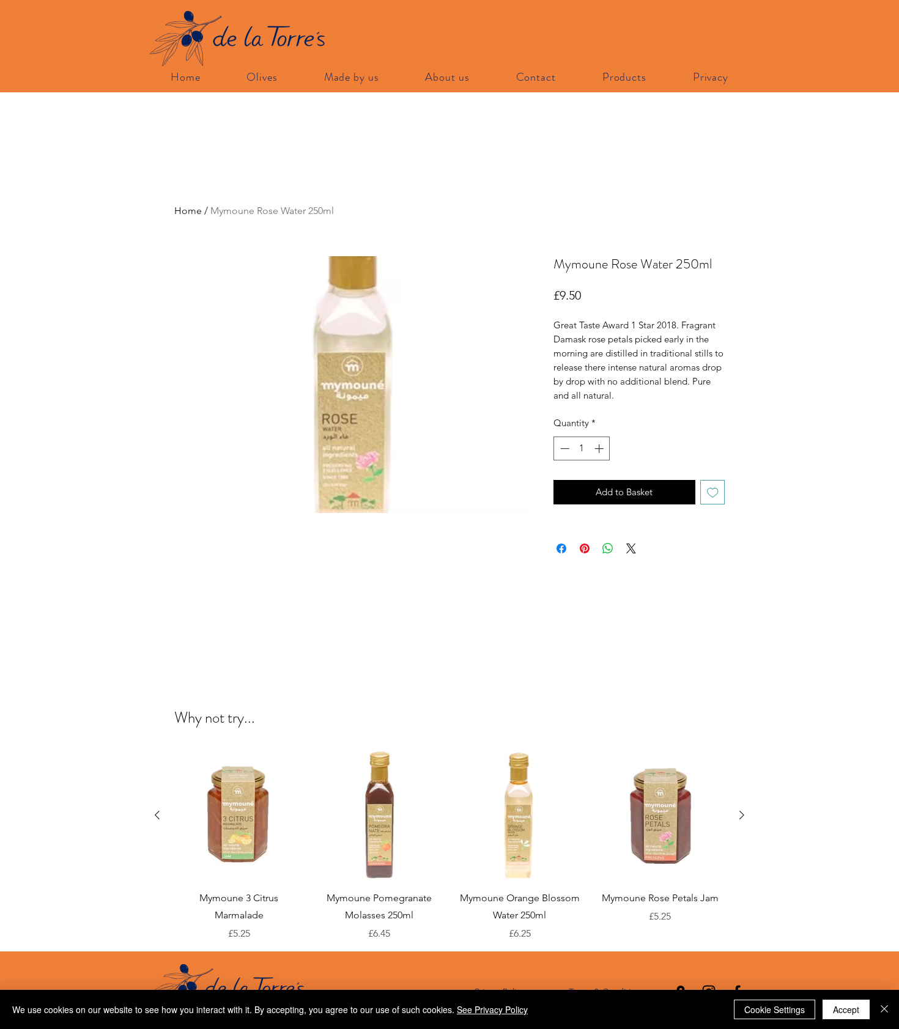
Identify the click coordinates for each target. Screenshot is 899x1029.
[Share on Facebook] (561, 548)
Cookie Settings (774, 1009)
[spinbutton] (582, 448)
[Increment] (600, 448)
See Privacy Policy (492, 1009)
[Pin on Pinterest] (584, 548)
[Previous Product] (157, 815)
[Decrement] (563, 448)
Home (188, 210)
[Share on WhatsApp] (608, 548)
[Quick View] (239, 815)
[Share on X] (631, 548)
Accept (846, 1009)
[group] (449, 846)
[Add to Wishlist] (712, 492)
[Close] (884, 1009)
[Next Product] (741, 815)
